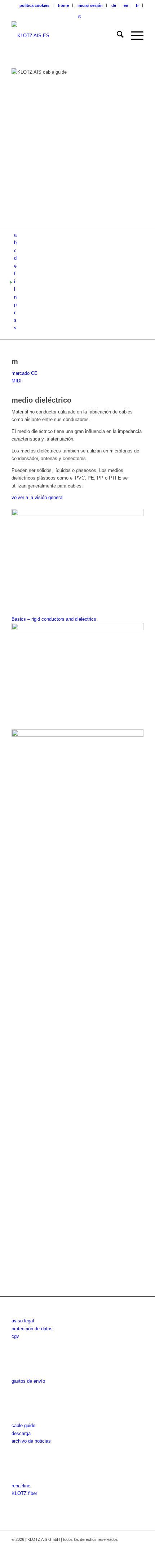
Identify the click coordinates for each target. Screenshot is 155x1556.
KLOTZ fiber (24, 1493)
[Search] (117, 35)
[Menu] (133, 35)
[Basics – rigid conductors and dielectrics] (77, 948)
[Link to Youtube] (127, 1547)
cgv (15, 1336)
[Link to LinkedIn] (138, 1547)
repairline (21, 1485)
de (113, 5)
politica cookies (34, 5)
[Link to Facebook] (105, 1547)
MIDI (17, 380)
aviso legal (23, 1320)
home (63, 5)
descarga (21, 1433)
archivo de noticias (31, 1441)
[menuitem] (34, 5)
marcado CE (24, 373)
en (126, 5)
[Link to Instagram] (116, 1547)
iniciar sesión (90, 5)
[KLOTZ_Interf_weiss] (64, 35)
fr (137, 5)
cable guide (23, 1425)
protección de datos (32, 1328)
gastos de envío (28, 1381)
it (79, 16)
